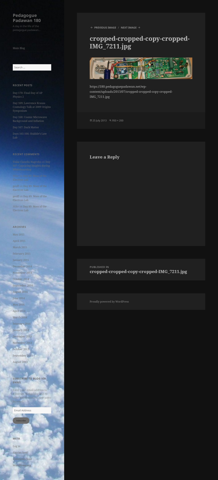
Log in (16, 446)
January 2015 (21, 260)
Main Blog (19, 48)
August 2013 (20, 362)
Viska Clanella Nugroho (27, 162)
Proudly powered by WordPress (109, 301)
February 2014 (21, 323)
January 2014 (21, 330)
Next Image (129, 27)
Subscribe (21, 420)
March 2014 (20, 317)
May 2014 (18, 304)
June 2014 (19, 298)
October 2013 (21, 349)
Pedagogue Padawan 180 (27, 17)
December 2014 (22, 266)
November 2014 (22, 272)
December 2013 (22, 336)
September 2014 (23, 285)
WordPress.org (22, 465)
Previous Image (105, 27)
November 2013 (22, 343)
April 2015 (19, 241)
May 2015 (18, 234)
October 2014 (21, 279)
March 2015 (20, 247)
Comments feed (22, 459)
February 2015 (21, 253)
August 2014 (20, 292)
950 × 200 (117, 120)
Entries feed (20, 452)
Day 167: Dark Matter (26, 127)
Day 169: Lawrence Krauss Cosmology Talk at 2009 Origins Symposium (32, 106)
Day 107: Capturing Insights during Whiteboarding (31, 165)
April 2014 (19, 311)
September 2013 (23, 355)
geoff (16, 186)
